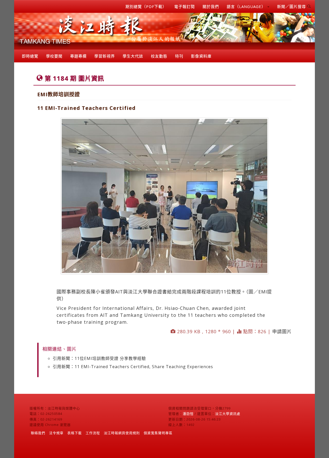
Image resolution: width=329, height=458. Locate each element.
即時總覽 (30, 56)
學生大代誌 (133, 56)
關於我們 (211, 6)
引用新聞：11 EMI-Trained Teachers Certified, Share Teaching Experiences (133, 366)
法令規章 (56, 433)
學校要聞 (54, 56)
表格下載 (74, 433)
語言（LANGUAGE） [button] (247, 6)
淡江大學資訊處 (227, 413)
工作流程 (93, 433)
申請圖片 (282, 331)
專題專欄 (78, 56)
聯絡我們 (38, 433)
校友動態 (159, 56)
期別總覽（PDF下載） (146, 6)
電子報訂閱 (184, 6)
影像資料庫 (201, 56)
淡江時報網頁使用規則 (122, 433)
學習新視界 (104, 56)
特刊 (179, 56)
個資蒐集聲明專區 (158, 433)
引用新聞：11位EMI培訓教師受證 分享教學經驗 (99, 358)
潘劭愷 (188, 413)
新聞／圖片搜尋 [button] (292, 6)
